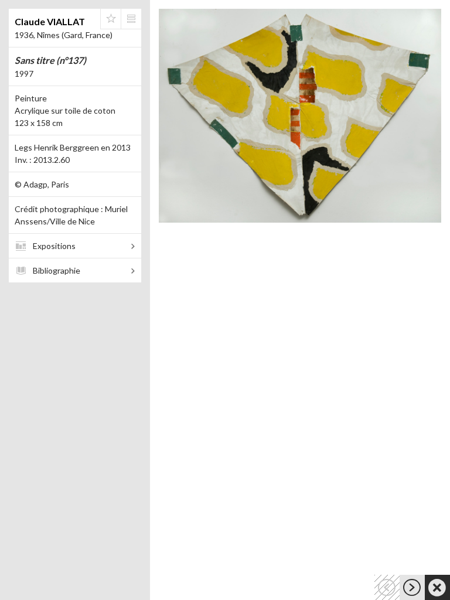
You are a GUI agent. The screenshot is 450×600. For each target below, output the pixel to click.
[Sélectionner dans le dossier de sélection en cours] (111, 19)
